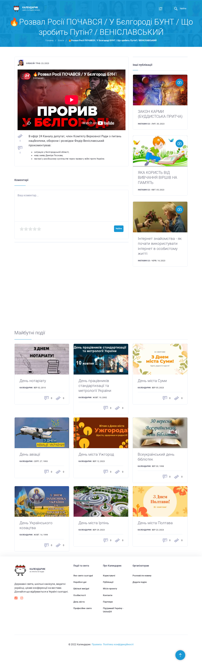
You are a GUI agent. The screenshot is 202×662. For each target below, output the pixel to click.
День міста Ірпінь (94, 523)
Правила (97, 644)
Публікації (108, 582)
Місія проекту (110, 588)
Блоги (61, 40)
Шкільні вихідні (81, 588)
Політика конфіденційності (118, 644)
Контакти (107, 595)
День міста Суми (152, 380)
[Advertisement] (101, 302)
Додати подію (140, 582)
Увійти (183, 8)
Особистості (79, 595)
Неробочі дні (79, 582)
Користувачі (109, 575)
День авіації (30, 454)
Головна (49, 40)
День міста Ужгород (96, 454)
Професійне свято (82, 608)
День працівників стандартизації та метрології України (95, 385)
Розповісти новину (142, 575)
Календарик (26, 388)
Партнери (108, 601)
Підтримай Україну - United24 (113, 610)
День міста (79, 601)
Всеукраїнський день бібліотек (156, 457)
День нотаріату (33, 380)
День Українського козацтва (36, 525)
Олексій (30, 63)
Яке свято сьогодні (83, 575)
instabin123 (144, 124)
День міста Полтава (155, 523)
